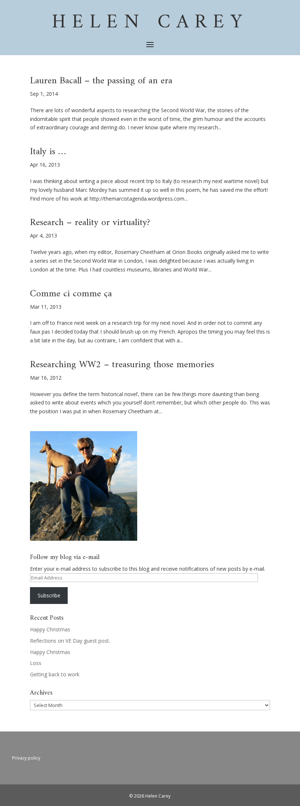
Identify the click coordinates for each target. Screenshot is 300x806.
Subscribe (49, 595)
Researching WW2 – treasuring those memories (122, 365)
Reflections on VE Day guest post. (70, 640)
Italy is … (48, 152)
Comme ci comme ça (71, 294)
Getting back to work (54, 674)
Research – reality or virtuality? (90, 222)
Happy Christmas (50, 629)
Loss (35, 662)
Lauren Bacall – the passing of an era (101, 81)
